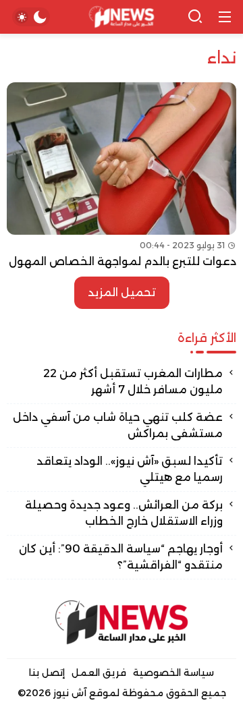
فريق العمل (99, 672)
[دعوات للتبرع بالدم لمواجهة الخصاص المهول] (121, 176)
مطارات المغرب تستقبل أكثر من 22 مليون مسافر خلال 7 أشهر (133, 381)
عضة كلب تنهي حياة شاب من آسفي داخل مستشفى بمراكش (118, 425)
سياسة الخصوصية (173, 672)
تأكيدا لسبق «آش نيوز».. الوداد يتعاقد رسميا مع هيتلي (129, 469)
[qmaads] (121, 622)
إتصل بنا (47, 672)
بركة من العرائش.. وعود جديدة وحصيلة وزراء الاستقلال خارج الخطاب (124, 512)
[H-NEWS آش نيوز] (122, 17)
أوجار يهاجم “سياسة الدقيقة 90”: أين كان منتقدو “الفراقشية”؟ (121, 556)
